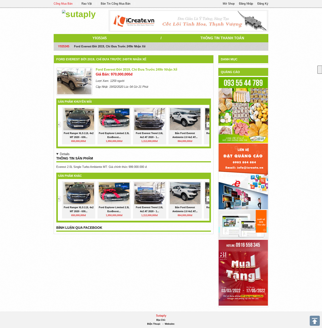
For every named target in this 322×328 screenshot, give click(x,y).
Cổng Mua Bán (63, 3)
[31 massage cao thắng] (243, 272)
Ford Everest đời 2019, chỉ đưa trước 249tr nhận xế (101, 59)
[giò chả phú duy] (243, 109)
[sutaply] (79, 13)
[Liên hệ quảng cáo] (243, 176)
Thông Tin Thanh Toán (222, 38)
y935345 (99, 38)
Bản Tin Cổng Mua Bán (115, 3)
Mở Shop (229, 3)
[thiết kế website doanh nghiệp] (243, 224)
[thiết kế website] (188, 21)
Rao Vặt (86, 3)
